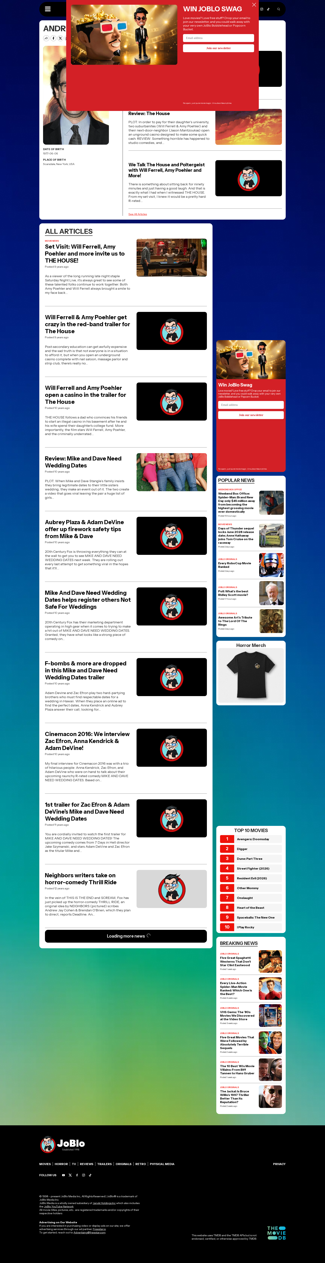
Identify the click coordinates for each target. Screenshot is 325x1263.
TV (74, 1164)
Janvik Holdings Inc (104, 1203)
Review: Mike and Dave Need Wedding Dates (83, 462)
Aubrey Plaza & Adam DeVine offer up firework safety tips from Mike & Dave (84, 529)
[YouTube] (63, 1175)
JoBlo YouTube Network (59, 1206)
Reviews (86, 1164)
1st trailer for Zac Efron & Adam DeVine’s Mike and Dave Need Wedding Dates (87, 811)
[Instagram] (261, 9)
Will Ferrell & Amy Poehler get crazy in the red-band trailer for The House (87, 324)
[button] (48, 9)
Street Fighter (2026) (253, 868)
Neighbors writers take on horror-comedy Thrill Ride (81, 879)
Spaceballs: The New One (256, 917)
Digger (242, 849)
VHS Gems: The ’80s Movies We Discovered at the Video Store (237, 1015)
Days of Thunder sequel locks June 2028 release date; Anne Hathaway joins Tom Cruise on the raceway (236, 536)
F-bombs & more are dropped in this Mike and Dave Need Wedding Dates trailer (85, 670)
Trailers (104, 1164)
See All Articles (137, 214)
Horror (61, 1164)
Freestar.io (99, 1229)
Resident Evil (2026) (252, 878)
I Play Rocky (245, 927)
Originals (123, 1164)
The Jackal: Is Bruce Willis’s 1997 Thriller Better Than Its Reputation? (234, 1097)
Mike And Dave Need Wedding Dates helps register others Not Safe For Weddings (88, 599)
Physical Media (162, 1164)
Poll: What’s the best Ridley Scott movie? (233, 593)
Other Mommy (248, 888)
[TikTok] (268, 9)
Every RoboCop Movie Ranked (234, 565)
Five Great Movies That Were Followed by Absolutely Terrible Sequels (237, 1042)
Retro (140, 1164)
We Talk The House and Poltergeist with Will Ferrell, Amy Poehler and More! (166, 170)
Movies (45, 1164)
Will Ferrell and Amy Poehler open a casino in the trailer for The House (85, 394)
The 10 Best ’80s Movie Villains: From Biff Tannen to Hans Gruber (237, 1069)
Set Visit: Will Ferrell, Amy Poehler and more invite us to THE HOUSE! (85, 253)
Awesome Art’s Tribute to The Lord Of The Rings (235, 621)
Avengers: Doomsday (253, 839)
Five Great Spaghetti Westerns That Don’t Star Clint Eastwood (235, 961)
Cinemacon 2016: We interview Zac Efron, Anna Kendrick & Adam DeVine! (87, 741)
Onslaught (245, 898)
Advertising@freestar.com (89, 1232)
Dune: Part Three (249, 859)
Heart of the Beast (250, 907)
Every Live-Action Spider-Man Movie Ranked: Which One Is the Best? (236, 988)
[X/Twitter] (70, 1175)
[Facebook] (77, 1175)
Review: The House (149, 113)
